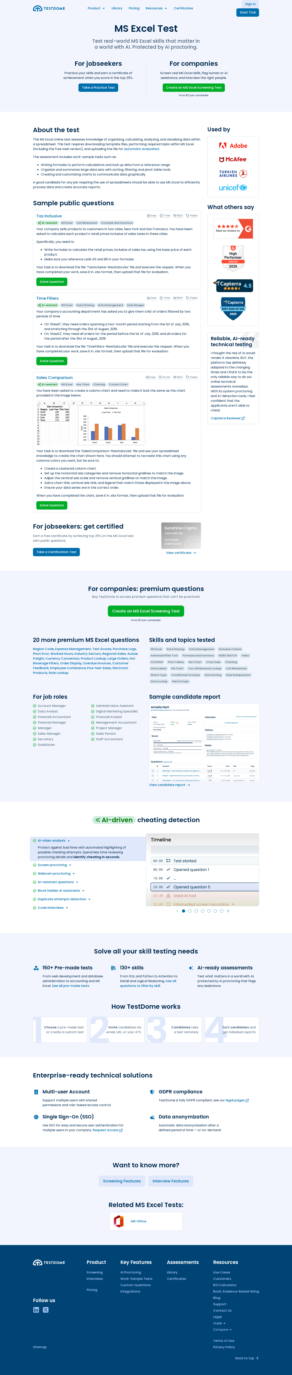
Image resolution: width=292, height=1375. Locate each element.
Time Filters (47, 298)
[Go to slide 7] (222, 911)
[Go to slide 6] (215, 911)
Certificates (183, 8)
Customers (222, 1278)
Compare (220, 1329)
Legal (217, 1317)
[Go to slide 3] (196, 911)
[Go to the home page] (49, 8)
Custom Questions (135, 1285)
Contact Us (222, 1310)
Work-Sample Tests (136, 1278)
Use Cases (221, 1272)
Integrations (130, 1291)
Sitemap (40, 1347)
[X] (46, 1309)
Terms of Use (223, 1340)
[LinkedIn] (36, 1309)
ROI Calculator (225, 1285)
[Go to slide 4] (202, 911)
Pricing (134, 8)
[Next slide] (228, 911)
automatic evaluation (141, 149)
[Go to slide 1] (183, 911)
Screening (95, 1272)
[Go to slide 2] (190, 911)
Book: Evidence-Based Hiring (236, 1291)
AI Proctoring (130, 1272)
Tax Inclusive (49, 216)
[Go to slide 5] (209, 911)
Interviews (95, 1278)
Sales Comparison (54, 377)
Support (219, 1304)
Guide (217, 1323)
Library (117, 8)
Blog (216, 1298)
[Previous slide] (177, 911)
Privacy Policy (224, 1347)
